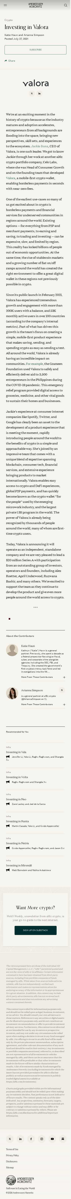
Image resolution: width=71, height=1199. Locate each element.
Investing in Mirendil (19, 865)
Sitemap (10, 1167)
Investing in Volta (17, 777)
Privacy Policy (12, 1155)
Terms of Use (12, 1149)
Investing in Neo (16, 799)
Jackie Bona (39, 146)
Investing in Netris (17, 843)
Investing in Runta (17, 821)
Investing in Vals (16, 752)
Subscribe (36, 49)
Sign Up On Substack (35, 930)
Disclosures (11, 1161)
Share (11, 60)
